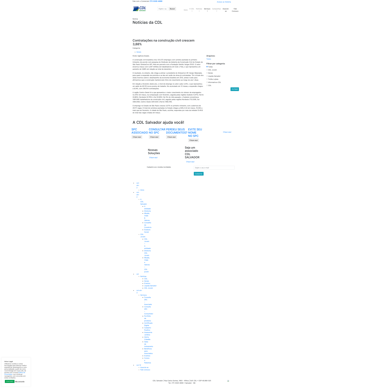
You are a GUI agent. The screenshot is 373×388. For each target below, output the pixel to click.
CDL (145, 279)
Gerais (138, 52)
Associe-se (226, 10)
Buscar (172, 9)
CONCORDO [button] (9, 381)
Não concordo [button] (19, 381)
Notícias (143, 276)
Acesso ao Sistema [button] (224, 2)
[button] (191, 8)
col (137, 274)
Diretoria (147, 211)
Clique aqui (137, 137)
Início (142, 190)
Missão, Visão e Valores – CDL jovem (147, 265)
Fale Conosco (235, 10)
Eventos (147, 283)
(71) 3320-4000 (156, 1)
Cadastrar (198, 174)
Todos (208, 59)
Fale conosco (145, 370)
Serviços (143, 295)
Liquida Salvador (150, 286)
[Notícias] (199, 11)
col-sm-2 (137, 185)
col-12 (138, 365)
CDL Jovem (148, 288)
